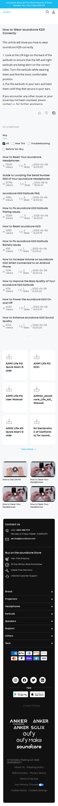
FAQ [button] (5, 135)
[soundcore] (7, 12)
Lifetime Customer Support (24, 576)
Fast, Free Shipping (20, 558)
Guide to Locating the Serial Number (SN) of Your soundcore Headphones (26, 177)
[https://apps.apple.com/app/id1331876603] (37, 694)
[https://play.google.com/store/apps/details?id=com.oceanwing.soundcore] (20, 694)
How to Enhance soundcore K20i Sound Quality (28, 319)
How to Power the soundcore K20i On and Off (27, 301)
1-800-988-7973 (23, 530)
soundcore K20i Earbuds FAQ (21, 193)
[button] (6, 20)
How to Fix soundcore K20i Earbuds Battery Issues (25, 242)
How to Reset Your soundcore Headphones (22, 158)
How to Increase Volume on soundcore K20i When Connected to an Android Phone (28, 263)
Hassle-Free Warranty (21, 570)
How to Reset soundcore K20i (22, 226)
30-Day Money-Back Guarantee (26, 564)
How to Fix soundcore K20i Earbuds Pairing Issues (25, 209)
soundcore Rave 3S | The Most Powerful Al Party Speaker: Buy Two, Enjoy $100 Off (29, 4)
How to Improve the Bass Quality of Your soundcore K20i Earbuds (29, 282)
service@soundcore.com (23, 538)
